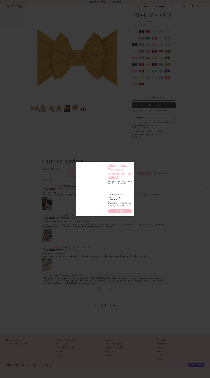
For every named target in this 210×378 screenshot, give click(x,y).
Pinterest (160, 351)
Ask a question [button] (160, 173)
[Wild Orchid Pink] (135, 84)
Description (137, 117)
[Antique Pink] (142, 58)
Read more (137, 137)
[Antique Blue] (161, 65)
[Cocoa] (142, 71)
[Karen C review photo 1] (47, 203)
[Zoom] (77, 58)
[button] (142, 6)
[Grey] (168, 38)
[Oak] (161, 78)
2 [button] (102, 288)
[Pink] (155, 32)
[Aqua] (155, 71)
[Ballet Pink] (135, 52)
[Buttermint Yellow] (148, 71)
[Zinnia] (155, 45)
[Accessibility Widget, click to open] (207, 189)
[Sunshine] (148, 65)
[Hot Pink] (155, 38)
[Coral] (135, 58)
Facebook (161, 347)
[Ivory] (135, 38)
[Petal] (161, 45)
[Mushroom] (148, 52)
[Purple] (168, 71)
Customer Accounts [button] (66, 340)
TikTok (159, 359)
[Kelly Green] (148, 38)
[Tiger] (148, 58)
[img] (54, 186)
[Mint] (161, 71)
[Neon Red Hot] (168, 78)
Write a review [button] (144, 173)
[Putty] (142, 52)
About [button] (109, 340)
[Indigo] (135, 65)
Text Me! (59, 351)
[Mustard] (168, 65)
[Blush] (161, 32)
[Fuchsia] (155, 52)
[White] (135, 32)
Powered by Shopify (38, 372)
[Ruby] (155, 65)
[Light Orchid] (168, 45)
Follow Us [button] (161, 340)
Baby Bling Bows (15, 372)
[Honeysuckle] (161, 58)
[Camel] (168, 52)
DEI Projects (111, 355)
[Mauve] (142, 38)
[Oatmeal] (168, 32)
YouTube (160, 355)
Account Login (62, 344)
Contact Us (61, 355)
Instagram (161, 344)
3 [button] (104, 288)
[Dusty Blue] (148, 45)
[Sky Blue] (155, 78)
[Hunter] (168, 58)
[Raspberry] (161, 52)
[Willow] (135, 78)
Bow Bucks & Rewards (65, 347)
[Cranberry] (142, 65)
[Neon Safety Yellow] (142, 78)
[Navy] (135, 45)
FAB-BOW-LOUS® (84, 247)
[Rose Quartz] (161, 38)
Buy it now (154, 105)
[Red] (141, 84)
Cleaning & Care (113, 344)
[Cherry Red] (148, 32)
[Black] (142, 32)
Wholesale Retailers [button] (14, 340)
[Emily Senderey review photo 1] (47, 235)
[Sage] (142, 45)
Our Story (110, 351)
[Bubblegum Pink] (135, 71)
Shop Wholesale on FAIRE (16, 344)
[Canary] (155, 58)
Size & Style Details (114, 347)
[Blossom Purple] (148, 78)
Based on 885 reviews (51, 169)
